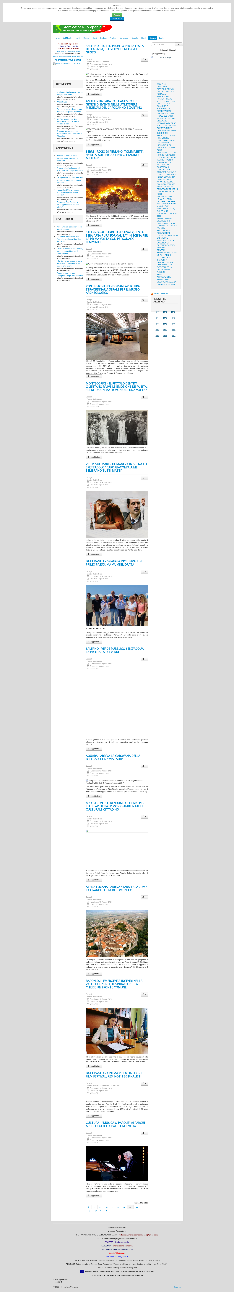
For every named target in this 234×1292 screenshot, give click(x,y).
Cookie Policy (117, 18)
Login (161, 38)
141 (118, 1207)
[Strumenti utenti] (144, 60)
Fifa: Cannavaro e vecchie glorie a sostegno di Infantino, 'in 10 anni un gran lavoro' (69, 263)
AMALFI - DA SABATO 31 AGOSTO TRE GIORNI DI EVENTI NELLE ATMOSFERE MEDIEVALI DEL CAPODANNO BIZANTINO (114, 104)
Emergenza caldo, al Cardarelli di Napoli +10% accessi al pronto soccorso (70, 180)
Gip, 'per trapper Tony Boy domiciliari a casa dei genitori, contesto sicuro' (68, 121)
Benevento (124, 38)
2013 (165, 318)
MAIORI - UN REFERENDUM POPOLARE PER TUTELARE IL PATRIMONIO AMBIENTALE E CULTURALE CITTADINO (115, 806)
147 (95, 1211)
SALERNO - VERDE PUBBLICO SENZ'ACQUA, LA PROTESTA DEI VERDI (115, 650)
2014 (157, 318)
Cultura (86, 38)
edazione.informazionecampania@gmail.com (68, 56)
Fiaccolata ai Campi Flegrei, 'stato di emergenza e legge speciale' (68, 192)
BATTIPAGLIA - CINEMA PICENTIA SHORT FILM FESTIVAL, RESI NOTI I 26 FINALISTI (114, 1074)
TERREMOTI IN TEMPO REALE (68, 60)
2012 (173, 318)
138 (100, 1207)
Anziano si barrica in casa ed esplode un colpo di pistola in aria (70, 169)
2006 (173, 329)
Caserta (135, 38)
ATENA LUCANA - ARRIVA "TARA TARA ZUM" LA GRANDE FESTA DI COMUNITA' (116, 888)
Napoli (143, 38)
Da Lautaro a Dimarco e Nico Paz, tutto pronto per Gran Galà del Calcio (69, 239)
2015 (173, 312)
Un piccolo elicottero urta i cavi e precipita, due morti (69, 93)
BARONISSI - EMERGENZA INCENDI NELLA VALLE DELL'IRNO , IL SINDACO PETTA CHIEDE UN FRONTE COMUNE (114, 984)
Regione (103, 38)
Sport (94, 38)
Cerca (179, 44)
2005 (157, 335)
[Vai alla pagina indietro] (94, 1207)
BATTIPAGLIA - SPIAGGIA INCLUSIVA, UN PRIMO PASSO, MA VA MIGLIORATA (114, 562)
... (112, 1207)
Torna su (177, 1286)
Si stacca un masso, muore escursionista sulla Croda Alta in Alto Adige (69, 133)
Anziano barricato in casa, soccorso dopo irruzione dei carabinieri (67, 158)
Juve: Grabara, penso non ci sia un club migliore (69, 227)
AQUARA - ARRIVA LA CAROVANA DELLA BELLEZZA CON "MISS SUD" (113, 757)
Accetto (117, 15)
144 (136, 1207)
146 (88, 1211)
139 (106, 1207)
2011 (157, 323)
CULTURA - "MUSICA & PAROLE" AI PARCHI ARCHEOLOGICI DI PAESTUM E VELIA (115, 1124)
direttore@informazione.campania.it (68, 51)
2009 (173, 323)
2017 (157, 312)
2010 (165, 323)
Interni (77, 38)
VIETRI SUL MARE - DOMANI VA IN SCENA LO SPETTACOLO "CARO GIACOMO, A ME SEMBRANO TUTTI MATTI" (116, 467)
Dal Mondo (67, 38)
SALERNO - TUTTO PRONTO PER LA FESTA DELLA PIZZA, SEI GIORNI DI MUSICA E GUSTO (115, 49)
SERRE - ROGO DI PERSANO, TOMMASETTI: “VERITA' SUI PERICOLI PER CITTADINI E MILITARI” (115, 154)
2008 (157, 329)
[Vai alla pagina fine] (107, 1211)
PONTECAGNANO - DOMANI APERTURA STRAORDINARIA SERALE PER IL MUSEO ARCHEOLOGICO (113, 289)
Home (57, 38)
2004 (165, 335)
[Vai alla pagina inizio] (89, 1207)
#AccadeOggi (62, 101)
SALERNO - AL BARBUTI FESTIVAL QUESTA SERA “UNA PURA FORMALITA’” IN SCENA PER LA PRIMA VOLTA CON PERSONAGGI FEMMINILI (117, 237)
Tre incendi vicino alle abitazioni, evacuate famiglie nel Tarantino (69, 110)
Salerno (153, 38)
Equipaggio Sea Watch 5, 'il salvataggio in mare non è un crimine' (68, 204)
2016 (165, 312)
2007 (165, 329)
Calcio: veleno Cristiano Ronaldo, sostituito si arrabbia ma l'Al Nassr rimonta (70, 251)
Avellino (113, 38)
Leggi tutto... (95, 94)
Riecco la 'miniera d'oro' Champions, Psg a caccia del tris (70, 274)
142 (124, 1207)
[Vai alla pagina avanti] (101, 1211)
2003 (173, 335)
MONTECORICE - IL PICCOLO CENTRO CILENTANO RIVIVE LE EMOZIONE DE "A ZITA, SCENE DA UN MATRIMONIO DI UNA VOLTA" (117, 386)
